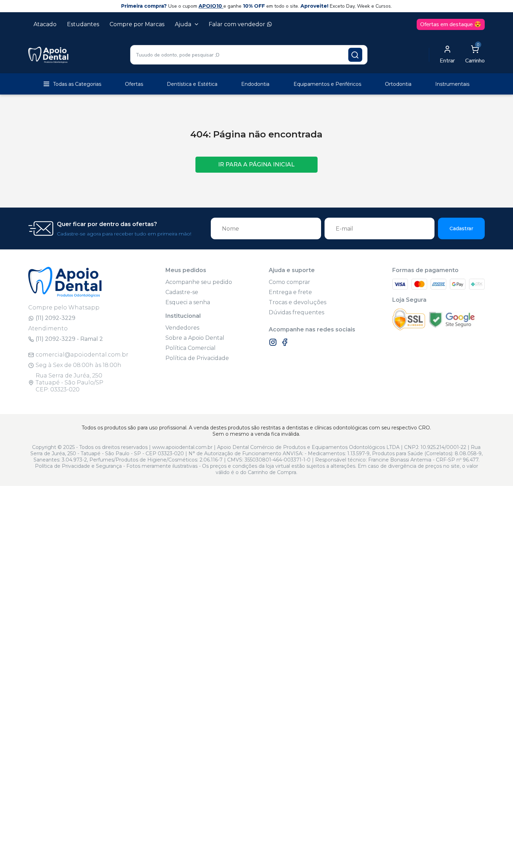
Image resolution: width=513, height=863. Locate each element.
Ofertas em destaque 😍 (450, 24)
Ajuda (183, 24)
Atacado (45, 24)
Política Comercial (190, 348)
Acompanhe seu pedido (198, 282)
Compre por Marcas (137, 24)
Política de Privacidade (197, 358)
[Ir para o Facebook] (285, 342)
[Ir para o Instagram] (273, 342)
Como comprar (289, 282)
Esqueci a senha (187, 302)
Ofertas (134, 84)
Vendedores (182, 327)
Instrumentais (452, 84)
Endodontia (255, 84)
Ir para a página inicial (256, 164)
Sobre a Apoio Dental (194, 338)
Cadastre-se (181, 292)
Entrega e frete (290, 292)
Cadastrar (461, 228)
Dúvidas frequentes (296, 312)
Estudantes (83, 24)
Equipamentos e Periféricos (327, 84)
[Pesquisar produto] (355, 55)
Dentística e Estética (192, 84)
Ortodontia (398, 84)
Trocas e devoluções (297, 302)
